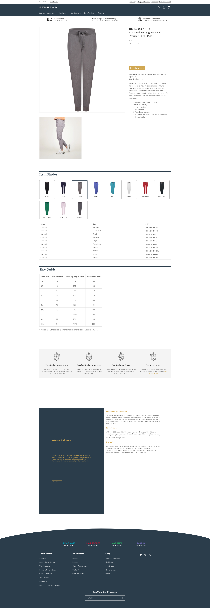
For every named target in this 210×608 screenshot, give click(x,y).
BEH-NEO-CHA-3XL (152, 251)
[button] (47, 13)
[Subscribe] (122, 598)
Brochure (154, 2)
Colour (131, 41)
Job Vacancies (44, 577)
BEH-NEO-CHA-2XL (152, 248)
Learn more (69, 544)
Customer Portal (165, 2)
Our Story (133, 2)
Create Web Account (79, 566)
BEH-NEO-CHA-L (151, 241)
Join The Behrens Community (49, 585)
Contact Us (54, 2)
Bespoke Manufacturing (47, 570)
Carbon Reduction (45, 574)
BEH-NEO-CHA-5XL (152, 258)
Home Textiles (110, 570)
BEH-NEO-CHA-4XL (152, 254)
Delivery (75, 558)
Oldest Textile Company (47, 562)
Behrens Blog (44, 581)
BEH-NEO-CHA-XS (151, 231)
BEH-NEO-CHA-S (151, 234)
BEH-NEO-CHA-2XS (152, 227)
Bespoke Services (144, 2)
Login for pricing (137, 68)
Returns (75, 562)
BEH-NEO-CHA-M (151, 237)
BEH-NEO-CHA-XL (151, 244)
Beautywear (109, 566)
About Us (42, 558)
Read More (56, 482)
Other (107, 574)
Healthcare (109, 562)
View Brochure (44, 566)
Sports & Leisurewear (112, 558)
